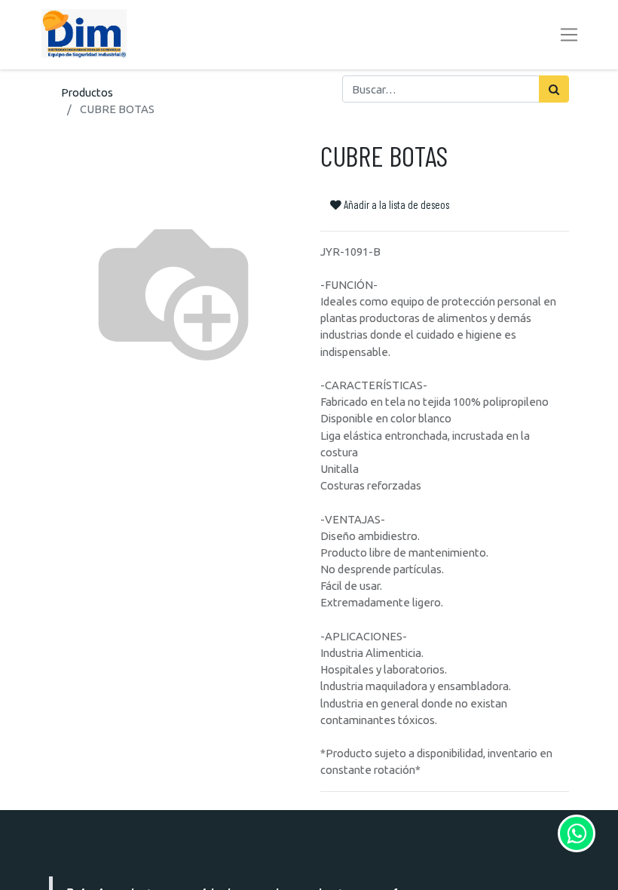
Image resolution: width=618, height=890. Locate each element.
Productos (87, 92)
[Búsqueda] (554, 89)
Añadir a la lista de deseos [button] (395, 204)
